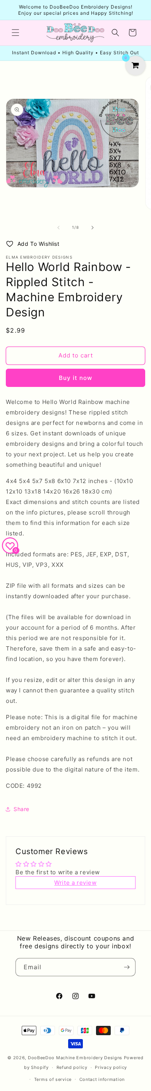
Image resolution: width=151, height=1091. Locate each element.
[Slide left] (58, 227)
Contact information (102, 1079)
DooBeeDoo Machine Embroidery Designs (75, 1057)
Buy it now (75, 378)
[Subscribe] (126, 967)
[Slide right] (92, 227)
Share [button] (21, 809)
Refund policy (72, 1067)
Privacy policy (111, 1067)
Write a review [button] (75, 882)
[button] (15, 32)
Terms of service (53, 1079)
